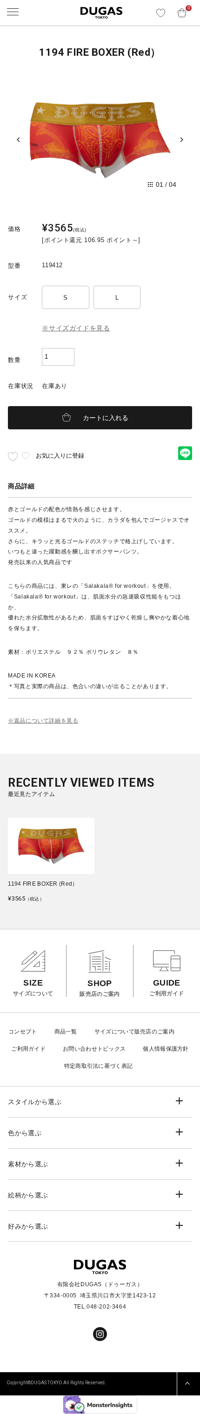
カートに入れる (105, 417)
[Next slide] (181, 139)
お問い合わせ (80, 1049)
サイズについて (114, 1031)
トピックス (111, 1049)
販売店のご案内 (154, 1031)
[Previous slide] (18, 139)
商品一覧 (65, 1031)
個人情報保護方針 (165, 1049)
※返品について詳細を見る (43, 720)
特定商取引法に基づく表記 (98, 1066)
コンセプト (22, 1031)
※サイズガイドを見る (76, 328)
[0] (182, 9)
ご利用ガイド (28, 1049)
